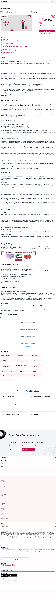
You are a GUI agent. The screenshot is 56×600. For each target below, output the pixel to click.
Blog (1, 487)
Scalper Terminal (3, 502)
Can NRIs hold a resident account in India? (11, 414)
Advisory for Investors (4, 548)
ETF (34, 375)
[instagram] (3, 565)
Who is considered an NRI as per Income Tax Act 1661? (15, 46)
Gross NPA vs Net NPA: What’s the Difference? (28, 329)
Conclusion (5, 53)
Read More (28, 346)
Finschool (2, 485)
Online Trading (35, 355)
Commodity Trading (3, 495)
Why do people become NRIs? (9, 45)
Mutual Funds (6, 360)
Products (2, 491)
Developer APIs (3, 513)
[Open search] (52, 1)
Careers (2, 482)
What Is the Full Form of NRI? (9, 42)
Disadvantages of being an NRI (9, 50)
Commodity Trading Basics (21, 359)
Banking (20, 371)
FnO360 (2, 504)
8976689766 (26, 559)
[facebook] (8, 565)
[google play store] (5, 575)
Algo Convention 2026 (4, 481)
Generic (14, 4)
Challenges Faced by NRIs (8, 52)
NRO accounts (15, 299)
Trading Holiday (6, 366)
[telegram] (1, 565)
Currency (34, 371)
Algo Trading (5, 380)
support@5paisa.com (8, 559)
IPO (34, 360)
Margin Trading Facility (4, 499)
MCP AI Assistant (3, 509)
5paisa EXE (2, 508)
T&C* (51, 33)
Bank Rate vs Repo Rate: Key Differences (28, 318)
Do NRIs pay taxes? (34, 414)
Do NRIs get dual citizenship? (36, 404)
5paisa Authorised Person (4, 519)
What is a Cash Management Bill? (28, 322)
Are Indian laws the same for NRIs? (9, 396)
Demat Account (20, 355)
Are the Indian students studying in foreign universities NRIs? (13, 405)
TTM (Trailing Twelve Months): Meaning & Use (28, 339)
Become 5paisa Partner (4, 518)
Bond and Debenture (6, 375)
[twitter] (6, 565)
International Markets (5, 371)
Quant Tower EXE (3, 514)
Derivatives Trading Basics (21, 365)
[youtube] (12, 565)
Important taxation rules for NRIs (10, 48)
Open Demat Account (47, 31)
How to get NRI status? (8, 43)
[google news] (14, 565)
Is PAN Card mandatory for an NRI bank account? (12, 422)
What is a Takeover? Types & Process (28, 336)
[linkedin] (10, 565)
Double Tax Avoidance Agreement (12, 231)
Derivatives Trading (3, 494)
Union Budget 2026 (3, 488)
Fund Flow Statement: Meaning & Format (28, 325)
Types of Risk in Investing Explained (28, 343)
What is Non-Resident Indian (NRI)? (10, 40)
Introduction (5, 39)
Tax (34, 366)
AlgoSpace (2, 510)
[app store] (13, 575)
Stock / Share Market (5, 355)
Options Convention (4, 486)
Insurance (20, 375)
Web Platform (3, 503)
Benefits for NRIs (6, 49)
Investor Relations (3, 480)
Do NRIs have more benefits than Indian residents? (41, 396)
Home (2, 4)
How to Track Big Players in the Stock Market (28, 332)
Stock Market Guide (7, 4)
